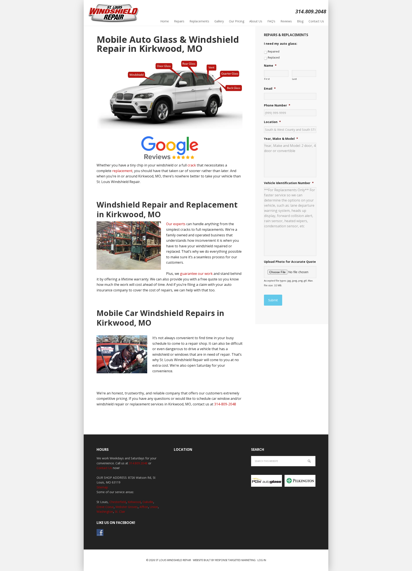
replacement (122, 170)
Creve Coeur (105, 507)
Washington (105, 511)
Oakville (147, 502)
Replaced (274, 57)
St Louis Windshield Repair (114, 13)
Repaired (273, 51)
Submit (273, 300)
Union (154, 507)
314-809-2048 (225, 404)
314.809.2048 (138, 463)
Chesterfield (117, 502)
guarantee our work (196, 273)
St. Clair (120, 511)
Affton (143, 507)
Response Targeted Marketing (235, 560)
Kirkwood (134, 502)
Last (294, 78)
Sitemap (102, 487)
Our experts (175, 224)
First (267, 78)
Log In (262, 560)
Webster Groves (126, 507)
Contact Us (104, 468)
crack (192, 165)
